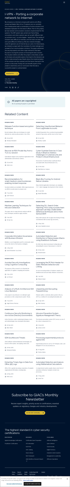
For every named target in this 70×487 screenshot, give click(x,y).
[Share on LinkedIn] (13, 87)
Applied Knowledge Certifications (13, 440)
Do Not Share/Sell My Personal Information (34, 474)
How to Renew (29, 453)
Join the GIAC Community (33, 413)
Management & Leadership (54, 456)
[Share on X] (10, 87)
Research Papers (9, 9)
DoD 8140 (28, 446)
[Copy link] (18, 87)
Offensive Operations (52, 459)
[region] (35, 481)
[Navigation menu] (64, 2)
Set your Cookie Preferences (14, 483)
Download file (10, 73)
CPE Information (30, 443)
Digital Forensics (51, 449)
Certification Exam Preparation (33, 440)
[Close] (67, 479)
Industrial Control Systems (54, 453)
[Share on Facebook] (15, 87)
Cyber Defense (51, 443)
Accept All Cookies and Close (32, 483)
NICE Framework (30, 456)
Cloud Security (50, 446)
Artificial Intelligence (52, 440)
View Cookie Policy (28, 480)
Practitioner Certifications (11, 443)
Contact (43, 472)
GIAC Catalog (29, 449)
